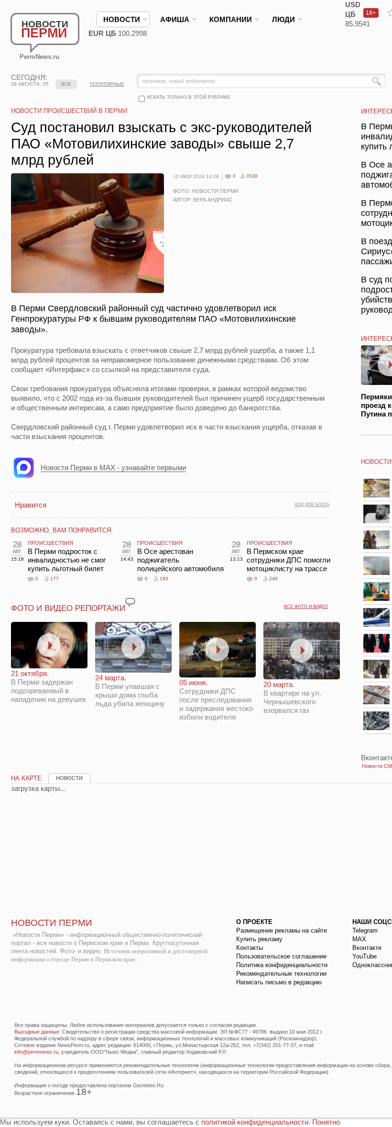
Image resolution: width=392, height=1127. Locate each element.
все (66, 84)
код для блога (312, 504)
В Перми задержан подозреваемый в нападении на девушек (48, 686)
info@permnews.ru (36, 1052)
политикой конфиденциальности (254, 1122)
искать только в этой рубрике (188, 97)
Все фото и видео (306, 606)
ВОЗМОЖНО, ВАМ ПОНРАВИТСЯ (61, 530)
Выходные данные (36, 1032)
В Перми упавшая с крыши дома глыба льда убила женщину (130, 691)
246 (273, 578)
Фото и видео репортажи (68, 608)
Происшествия (50, 543)
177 (54, 578)
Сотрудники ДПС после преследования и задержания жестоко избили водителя (216, 699)
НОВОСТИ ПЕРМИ (51, 923)
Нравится (30, 505)
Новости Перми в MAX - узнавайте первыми (113, 467)
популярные (107, 84)
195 (164, 578)
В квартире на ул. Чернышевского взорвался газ (292, 697)
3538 (252, 176)
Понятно (326, 1122)
